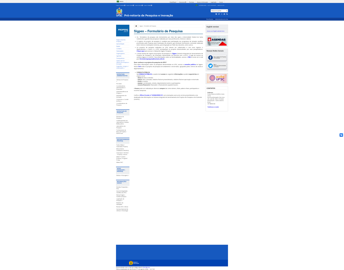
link (139, 66)
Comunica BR (182, 2)
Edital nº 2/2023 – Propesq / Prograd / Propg (122, 158)
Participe (191, 2)
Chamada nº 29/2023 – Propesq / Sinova (122, 153)
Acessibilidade (202, 5)
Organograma (120, 53)
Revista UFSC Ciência (122, 207)
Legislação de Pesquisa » (120, 199)
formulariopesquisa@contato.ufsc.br (152, 59)
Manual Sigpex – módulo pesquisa (121, 195)
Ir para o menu (130, 5)
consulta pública (190, 64)
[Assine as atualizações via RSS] (227, 14)
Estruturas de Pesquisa (120, 117)
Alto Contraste (212, 5)
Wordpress (146, 267)
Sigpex (174, 53)
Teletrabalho (119, 51)
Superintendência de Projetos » (122, 92)
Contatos (119, 48)
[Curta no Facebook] (216, 14)
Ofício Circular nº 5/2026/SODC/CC (151, 95)
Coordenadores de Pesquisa (121, 104)
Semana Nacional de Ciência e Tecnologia (122, 210)
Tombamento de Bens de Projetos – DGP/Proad (121, 131)
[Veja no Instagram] (224, 14)
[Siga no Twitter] (219, 14)
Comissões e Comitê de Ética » (122, 100)
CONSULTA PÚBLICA (145, 74)
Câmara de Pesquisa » (122, 80)
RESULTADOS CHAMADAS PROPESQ (122, 149)
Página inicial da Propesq (120, 40)
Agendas (118, 56)
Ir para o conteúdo (120, 5)
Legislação (213, 2)
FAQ (189, 57)
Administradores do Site (221, 19)
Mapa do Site (221, 5)
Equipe (118, 46)
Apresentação (120, 44)
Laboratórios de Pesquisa (121, 127)
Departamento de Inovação (121, 96)
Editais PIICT (119, 162)
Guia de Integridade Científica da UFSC (121, 191)
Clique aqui (140, 51)
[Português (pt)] (196, 5)
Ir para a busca (139, 5)
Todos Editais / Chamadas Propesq (122, 145)
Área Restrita (209, 19)
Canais (221, 2)
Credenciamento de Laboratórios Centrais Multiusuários (122, 122)
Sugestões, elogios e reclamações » (122, 67)
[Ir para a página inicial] (135, 26)
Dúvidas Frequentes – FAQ (122, 187)
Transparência (120, 58)
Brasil (122, 1)
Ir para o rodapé (148, 5)
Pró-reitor (119, 83)
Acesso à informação (202, 2)
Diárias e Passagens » (122, 175)
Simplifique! (173, 2)
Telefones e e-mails (213, 107)
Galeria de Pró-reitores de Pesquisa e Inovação (122, 62)
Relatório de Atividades (119, 203)
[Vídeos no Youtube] (221, 14)
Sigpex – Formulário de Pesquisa (148, 26)
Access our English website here (215, 31)
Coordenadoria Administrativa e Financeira (121, 87)
